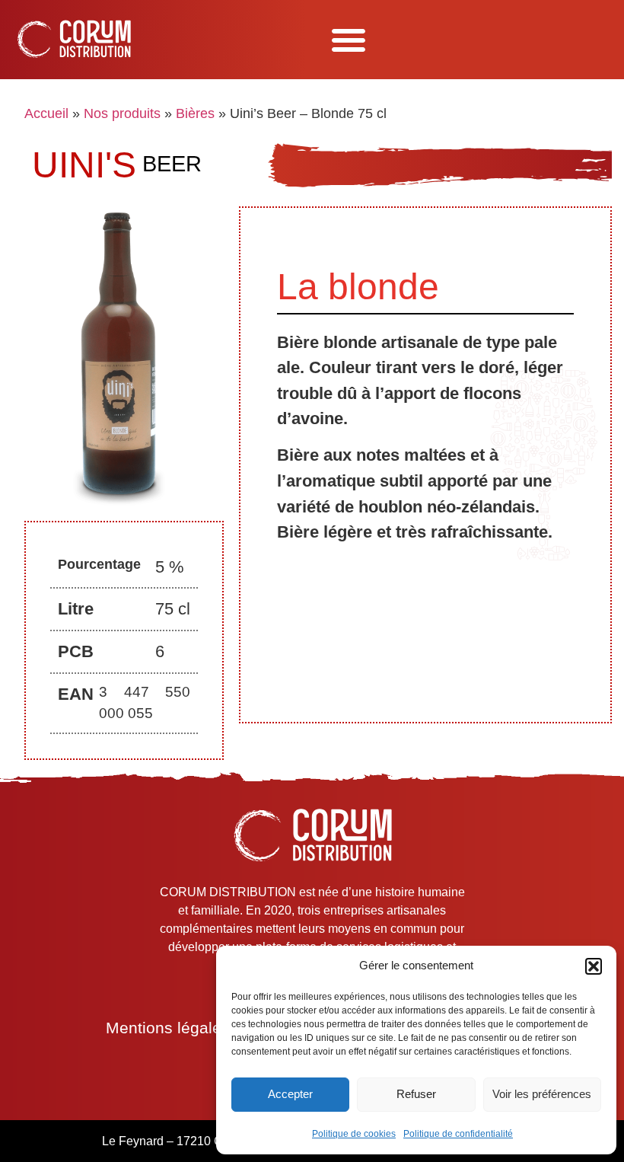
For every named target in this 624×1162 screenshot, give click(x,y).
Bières (195, 113)
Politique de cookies (354, 1133)
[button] (593, 966)
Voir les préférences (541, 1093)
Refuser (416, 1093)
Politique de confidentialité (458, 1133)
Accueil (46, 113)
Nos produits (122, 113)
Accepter (290, 1093)
